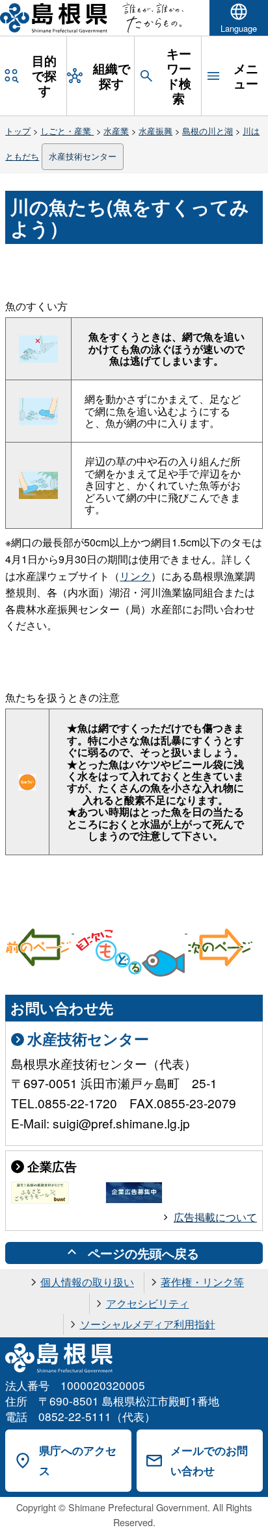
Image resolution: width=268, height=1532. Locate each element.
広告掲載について (215, 1217)
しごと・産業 (67, 131)
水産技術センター (82, 156)
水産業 (116, 131)
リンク (135, 575)
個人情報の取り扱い (87, 1281)
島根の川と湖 (207, 131)
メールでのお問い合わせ (209, 1460)
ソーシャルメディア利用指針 (147, 1324)
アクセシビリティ (147, 1303)
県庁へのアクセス (77, 1460)
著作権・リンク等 (202, 1281)
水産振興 (155, 131)
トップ (18, 131)
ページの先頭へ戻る (143, 1253)
